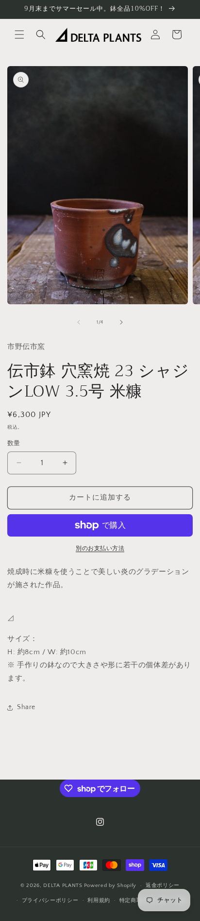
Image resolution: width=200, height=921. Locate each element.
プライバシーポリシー (50, 901)
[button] (19, 34)
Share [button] (26, 707)
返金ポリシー (163, 885)
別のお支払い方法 (100, 548)
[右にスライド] (121, 322)
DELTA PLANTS (62, 885)
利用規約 (98, 901)
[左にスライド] (78, 322)
